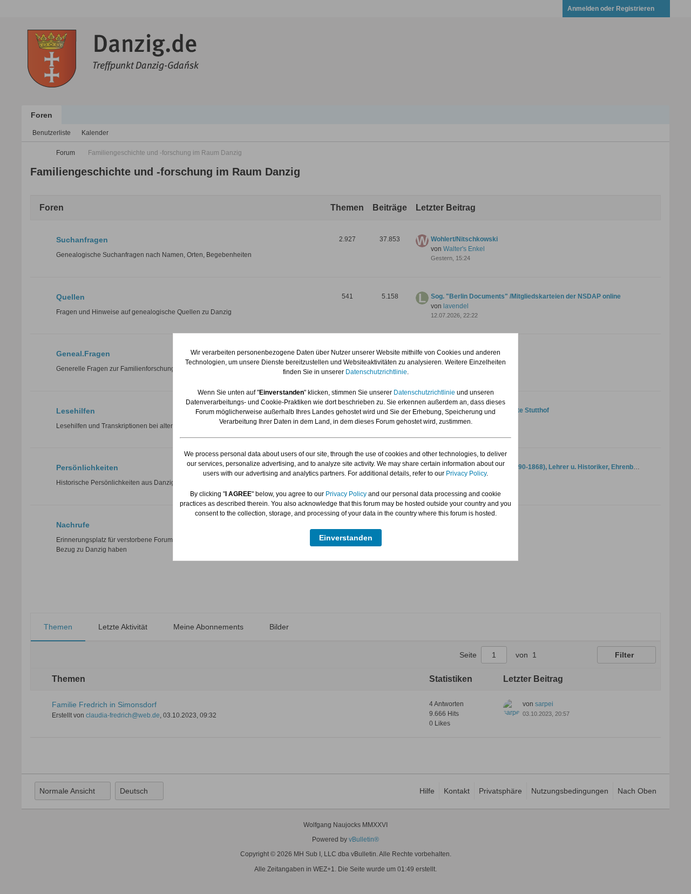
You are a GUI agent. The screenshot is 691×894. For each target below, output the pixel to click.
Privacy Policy (466, 473)
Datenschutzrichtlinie (376, 372)
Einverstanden (345, 537)
